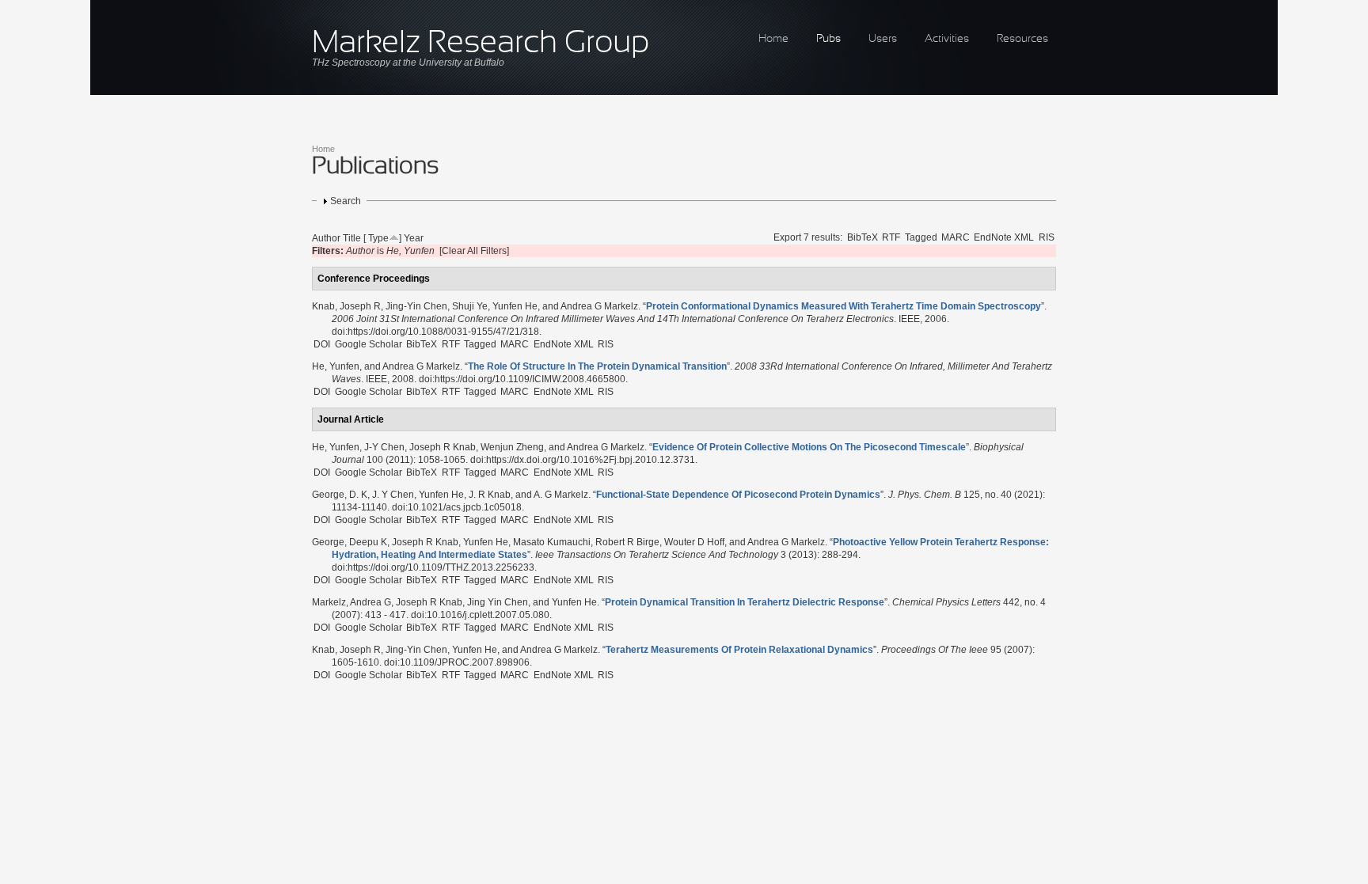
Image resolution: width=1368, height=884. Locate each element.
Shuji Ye (470, 306)
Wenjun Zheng (512, 447)
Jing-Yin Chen (416, 306)
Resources (1022, 39)
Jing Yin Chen (497, 602)
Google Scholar (368, 344)
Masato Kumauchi (552, 542)
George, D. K (339, 494)
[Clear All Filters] (474, 250)
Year (414, 238)
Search (345, 201)
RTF (891, 237)
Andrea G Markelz (599, 306)
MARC (955, 237)
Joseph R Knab (442, 447)
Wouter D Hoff (694, 542)
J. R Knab (490, 494)
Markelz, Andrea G (351, 602)
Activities (947, 39)
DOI (322, 344)
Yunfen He (515, 306)
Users (882, 39)
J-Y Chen (384, 447)
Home (773, 39)
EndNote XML (1004, 237)
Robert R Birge (627, 542)
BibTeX (862, 237)
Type (378, 238)
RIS (1046, 237)
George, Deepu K (349, 542)
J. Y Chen (393, 494)
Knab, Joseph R (346, 306)
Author (326, 238)
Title (352, 238)
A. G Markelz (561, 494)
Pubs (828, 39)
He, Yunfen (335, 366)
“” (843, 306)
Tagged (921, 237)
